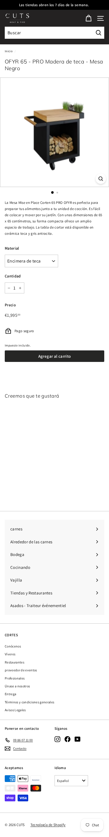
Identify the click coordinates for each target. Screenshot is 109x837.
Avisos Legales (15, 710)
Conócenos (13, 646)
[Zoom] (101, 179)
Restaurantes (14, 662)
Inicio (9, 51)
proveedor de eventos (21, 670)
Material (12, 248)
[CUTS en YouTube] (77, 739)
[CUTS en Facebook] (67, 739)
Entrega (10, 694)
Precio (10, 304)
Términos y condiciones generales (29, 702)
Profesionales (15, 678)
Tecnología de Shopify (48, 824)
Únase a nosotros (17, 686)
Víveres (10, 654)
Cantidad (13, 276)
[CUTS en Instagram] (57, 739)
